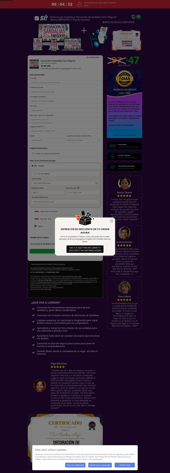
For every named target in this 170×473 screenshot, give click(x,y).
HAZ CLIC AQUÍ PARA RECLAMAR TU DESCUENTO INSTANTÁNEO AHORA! (85, 249)
